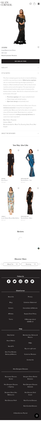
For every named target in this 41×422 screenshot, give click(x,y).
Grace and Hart (25, 178)
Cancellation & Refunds (30, 308)
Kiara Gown (4, 180)
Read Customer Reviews (9, 55)
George (3, 178)
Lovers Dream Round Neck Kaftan (10, 218)
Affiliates (10, 314)
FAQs (30, 343)
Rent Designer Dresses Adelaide (30, 386)
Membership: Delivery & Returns (30, 336)
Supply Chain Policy (30, 314)
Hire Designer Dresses (20, 369)
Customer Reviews (30, 354)
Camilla (3, 216)
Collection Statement (30, 302)
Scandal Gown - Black (26, 218)
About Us (11, 297)
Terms (11, 319)
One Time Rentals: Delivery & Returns (11, 353)
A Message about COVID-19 (30, 320)
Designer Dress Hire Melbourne (11, 394)
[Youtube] (26, 281)
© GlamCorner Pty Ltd (20, 413)
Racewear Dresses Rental (11, 378)
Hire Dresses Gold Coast (30, 394)
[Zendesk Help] (36, 415)
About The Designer (8, 133)
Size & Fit (4, 67)
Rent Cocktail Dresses (30, 406)
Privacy (30, 297)
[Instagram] (20, 281)
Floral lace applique (13, 97)
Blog (10, 302)
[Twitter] (14, 281)
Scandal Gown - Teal (26, 180)
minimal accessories (9, 107)
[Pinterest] (32, 281)
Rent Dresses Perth (11, 400)
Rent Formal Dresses (30, 400)
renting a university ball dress (24, 114)
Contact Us (30, 360)
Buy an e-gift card (30, 348)
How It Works (11, 340)
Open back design (12, 101)
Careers (10, 308)
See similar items (20, 61)
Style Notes (5, 73)
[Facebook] (8, 281)
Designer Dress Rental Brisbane (30, 378)
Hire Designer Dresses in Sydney (11, 386)
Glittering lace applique (29, 80)
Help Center (10, 335)
